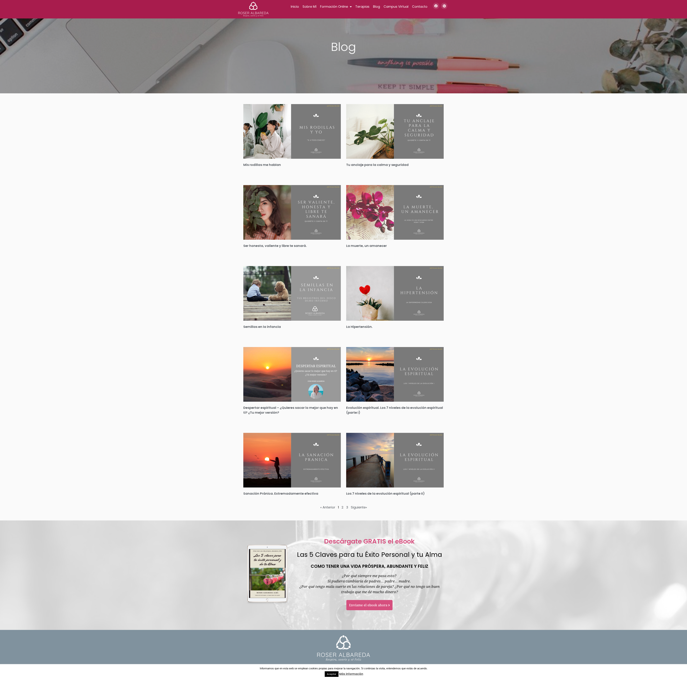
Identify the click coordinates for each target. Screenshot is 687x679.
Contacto (419, 6)
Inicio (295, 6)
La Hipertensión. (359, 326)
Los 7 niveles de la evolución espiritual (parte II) (385, 493)
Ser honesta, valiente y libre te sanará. (275, 245)
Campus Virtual (396, 6)
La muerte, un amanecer (366, 245)
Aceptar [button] (331, 674)
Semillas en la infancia (262, 326)
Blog (376, 6)
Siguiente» (359, 507)
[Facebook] (436, 6)
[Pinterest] (444, 6)
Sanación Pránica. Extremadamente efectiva (280, 493)
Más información (351, 674)
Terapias (362, 6)
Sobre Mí (309, 6)
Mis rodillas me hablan (262, 164)
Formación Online (334, 6)
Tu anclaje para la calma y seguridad (377, 164)
